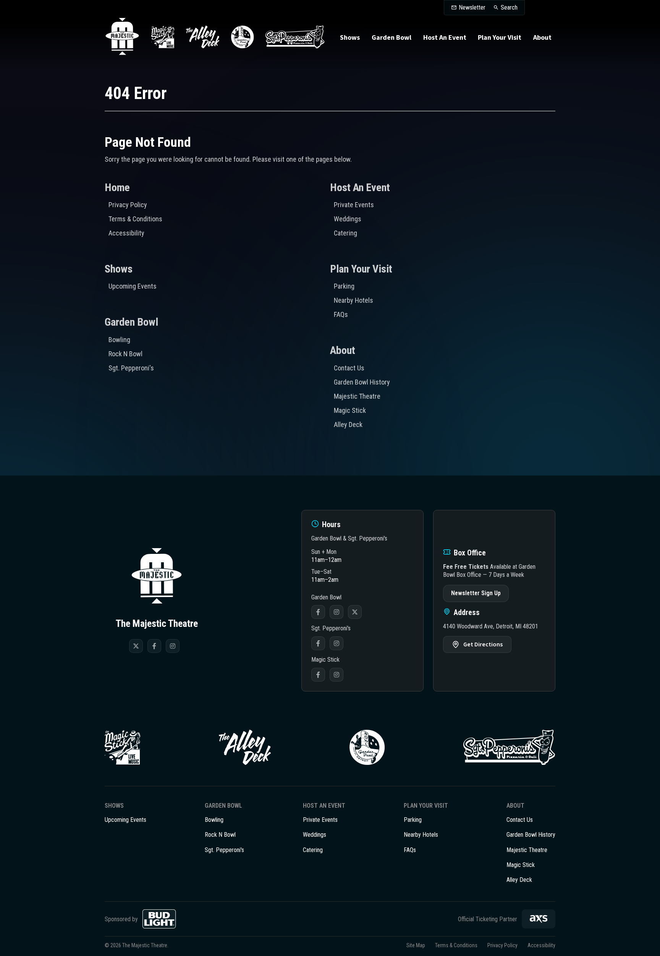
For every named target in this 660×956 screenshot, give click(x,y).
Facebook (318, 612)
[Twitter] (136, 646)
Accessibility (126, 233)
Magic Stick (350, 410)
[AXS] (538, 918)
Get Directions (483, 644)
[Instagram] (173, 646)
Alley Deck (348, 424)
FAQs (341, 314)
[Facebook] (154, 646)
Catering (345, 233)
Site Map (415, 945)
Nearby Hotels (353, 300)
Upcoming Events (132, 286)
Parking (344, 286)
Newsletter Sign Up (476, 593)
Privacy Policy (127, 205)
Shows (350, 37)
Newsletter (472, 8)
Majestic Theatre (357, 396)
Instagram (336, 612)
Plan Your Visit (499, 37)
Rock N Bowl (125, 354)
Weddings (347, 219)
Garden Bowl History (362, 382)
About (542, 37)
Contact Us (349, 368)
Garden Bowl (391, 37)
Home (117, 187)
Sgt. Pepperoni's (131, 368)
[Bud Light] (159, 918)
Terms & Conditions (135, 219)
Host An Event (444, 37)
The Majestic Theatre (122, 37)
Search (509, 8)
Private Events (354, 205)
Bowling (119, 340)
